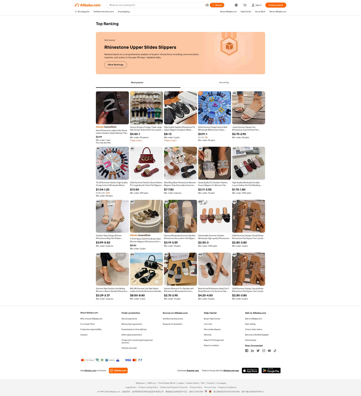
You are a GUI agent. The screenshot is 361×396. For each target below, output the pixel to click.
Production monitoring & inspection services (137, 341)
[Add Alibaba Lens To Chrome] (118, 370)
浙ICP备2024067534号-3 (252, 392)
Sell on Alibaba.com (253, 319)
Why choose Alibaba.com (91, 319)
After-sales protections (132, 335)
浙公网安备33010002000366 (226, 392)
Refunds (207, 335)
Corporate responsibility (91, 329)
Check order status (253, 329)
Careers (83, 335)
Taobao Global (192, 383)
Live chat (208, 324)
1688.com (151, 383)
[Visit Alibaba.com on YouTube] (269, 350)
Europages (221, 383)
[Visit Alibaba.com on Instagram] (263, 350)
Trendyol (210, 383)
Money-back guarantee (132, 324)
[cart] (245, 5)
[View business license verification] (206, 391)
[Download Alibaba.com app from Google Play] (271, 370)
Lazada (181, 383)
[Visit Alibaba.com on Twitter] (258, 350)
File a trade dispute (212, 329)
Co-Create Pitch (87, 324)
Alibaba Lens (90, 371)
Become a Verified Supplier (257, 335)
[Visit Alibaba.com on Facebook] (246, 350)
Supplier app (193, 371)
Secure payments (129, 319)
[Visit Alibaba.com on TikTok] (275, 350)
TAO (202, 383)
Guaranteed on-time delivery (134, 329)
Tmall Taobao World (166, 383)
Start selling (250, 324)
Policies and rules (129, 348)
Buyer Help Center (212, 319)
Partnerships (250, 340)
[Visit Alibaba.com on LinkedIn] (252, 350)
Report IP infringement (214, 340)
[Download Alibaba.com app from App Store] (250, 370)
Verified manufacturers (173, 319)
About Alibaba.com (89, 313)
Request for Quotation (172, 324)
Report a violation (211, 345)
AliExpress (140, 383)
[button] (207, 5)
